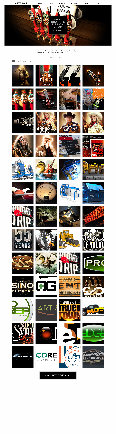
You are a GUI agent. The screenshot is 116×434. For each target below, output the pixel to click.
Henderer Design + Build (70, 144)
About (87, 3)
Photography (75, 3)
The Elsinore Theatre (22, 120)
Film (51, 3)
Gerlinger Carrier (93, 167)
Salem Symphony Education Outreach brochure (70, 97)
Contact (97, 3)
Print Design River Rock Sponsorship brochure (93, 97)
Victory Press (46, 237)
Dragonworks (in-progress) (46, 214)
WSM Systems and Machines (22, 167)
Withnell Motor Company (22, 237)
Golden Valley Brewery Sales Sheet (93, 144)
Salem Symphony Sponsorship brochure (46, 97)
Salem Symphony (22, 190)
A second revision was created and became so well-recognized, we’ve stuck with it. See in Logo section (46, 167)
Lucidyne (69, 167)
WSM (93, 190)
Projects (41, 3)
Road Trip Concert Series (22, 214)
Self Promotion (46, 190)
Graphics (62, 3)
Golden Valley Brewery (46, 73)
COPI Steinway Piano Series (70, 214)
